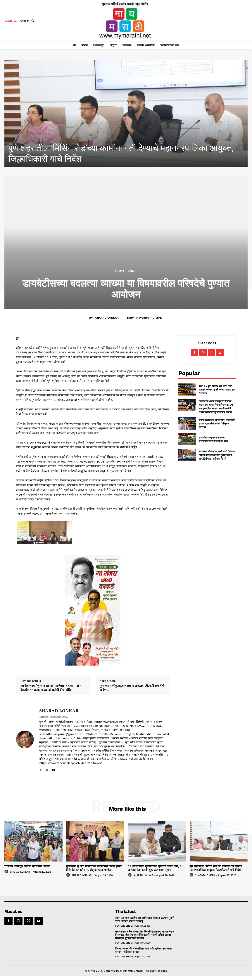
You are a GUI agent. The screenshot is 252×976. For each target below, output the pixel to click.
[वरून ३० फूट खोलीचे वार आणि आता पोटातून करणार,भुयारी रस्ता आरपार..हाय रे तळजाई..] (187, 389)
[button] (28, 21)
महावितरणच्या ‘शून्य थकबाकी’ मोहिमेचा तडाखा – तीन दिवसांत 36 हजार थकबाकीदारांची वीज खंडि (50, 688)
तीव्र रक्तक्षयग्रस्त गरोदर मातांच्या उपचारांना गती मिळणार (97, 159)
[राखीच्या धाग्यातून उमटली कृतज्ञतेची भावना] (33, 841)
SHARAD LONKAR (107, 317)
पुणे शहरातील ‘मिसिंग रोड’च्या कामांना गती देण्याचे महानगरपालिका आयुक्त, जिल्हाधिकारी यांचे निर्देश (216, 867)
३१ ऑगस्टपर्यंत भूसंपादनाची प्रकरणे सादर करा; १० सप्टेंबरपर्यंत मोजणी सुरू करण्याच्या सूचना (155, 867)
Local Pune (126, 271)
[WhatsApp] (220, 352)
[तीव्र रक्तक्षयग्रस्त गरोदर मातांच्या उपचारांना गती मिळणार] (126, 113)
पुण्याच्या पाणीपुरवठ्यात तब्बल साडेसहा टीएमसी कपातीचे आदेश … (132, 688)
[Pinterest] (211, 352)
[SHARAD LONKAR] (25, 739)
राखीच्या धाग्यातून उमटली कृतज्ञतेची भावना (27, 866)
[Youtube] (53, 769)
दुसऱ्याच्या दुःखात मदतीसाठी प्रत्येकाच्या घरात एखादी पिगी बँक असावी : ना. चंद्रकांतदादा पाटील (94, 867)
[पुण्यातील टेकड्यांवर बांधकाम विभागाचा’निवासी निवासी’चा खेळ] (187, 439)
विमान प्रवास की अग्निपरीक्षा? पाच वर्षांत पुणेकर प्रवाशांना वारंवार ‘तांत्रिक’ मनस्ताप (217, 423)
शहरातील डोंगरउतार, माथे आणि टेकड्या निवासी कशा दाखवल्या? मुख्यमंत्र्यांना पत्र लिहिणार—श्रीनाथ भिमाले (217, 454)
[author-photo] (6, 872)
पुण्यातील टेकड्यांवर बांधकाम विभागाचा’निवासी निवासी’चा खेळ (213, 439)
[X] (47, 769)
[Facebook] (40, 769)
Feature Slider (124, 926)
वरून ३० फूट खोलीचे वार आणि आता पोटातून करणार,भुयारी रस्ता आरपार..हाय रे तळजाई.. (217, 389)
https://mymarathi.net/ (53, 716)
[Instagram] (18, 921)
